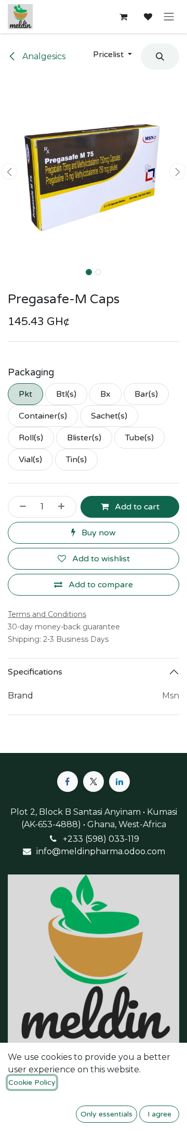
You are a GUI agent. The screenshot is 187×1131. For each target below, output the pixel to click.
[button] (112, 54)
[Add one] (64, 506)
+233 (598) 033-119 (101, 839)
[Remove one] (19, 506)
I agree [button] (159, 1114)
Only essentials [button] (106, 1114)
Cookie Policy (32, 1082)
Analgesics (42, 56)
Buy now (97, 533)
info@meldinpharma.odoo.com (100, 851)
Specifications (35, 672)
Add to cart (136, 507)
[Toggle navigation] (168, 17)
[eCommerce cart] (123, 16)
